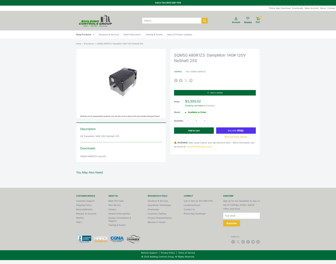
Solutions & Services (109, 34)
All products (89, 44)
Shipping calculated (194, 105)
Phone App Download (280, 8)
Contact (331, 8)
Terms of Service (186, 252)
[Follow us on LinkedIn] (258, 242)
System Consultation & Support (119, 219)
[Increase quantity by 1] (205, 121)
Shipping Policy (83, 205)
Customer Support (85, 201)
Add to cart (194, 130)
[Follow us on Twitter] (238, 242)
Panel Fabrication (132, 34)
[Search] (204, 20)
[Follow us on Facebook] (233, 242)
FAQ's (79, 222)
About (323, 8)
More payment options (236, 136)
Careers (112, 209)
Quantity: (178, 120)
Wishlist (80, 218)
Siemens (178, 71)
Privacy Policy (168, 252)
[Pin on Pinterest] (181, 80)
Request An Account (86, 213)
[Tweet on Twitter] (186, 80)
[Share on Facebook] (176, 80)
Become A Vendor (157, 222)
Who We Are (114, 205)
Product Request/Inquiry (160, 218)
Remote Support (149, 252)
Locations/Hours (192, 205)
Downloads (297, 8)
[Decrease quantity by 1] (188, 121)
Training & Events (153, 34)
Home (78, 44)
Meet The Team (116, 201)
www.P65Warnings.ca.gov (199, 146)
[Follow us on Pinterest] (248, 242)
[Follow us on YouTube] (253, 242)
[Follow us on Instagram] (243, 242)
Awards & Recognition (119, 213)
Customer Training (157, 213)
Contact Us (189, 209)
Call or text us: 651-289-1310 (198, 201)
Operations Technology (159, 205)
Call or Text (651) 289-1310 (168, 2)
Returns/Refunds (84, 209)
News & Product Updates (179, 34)
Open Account (311, 8)
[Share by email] (191, 80)
